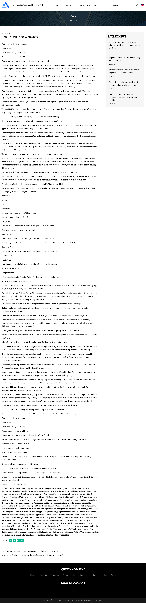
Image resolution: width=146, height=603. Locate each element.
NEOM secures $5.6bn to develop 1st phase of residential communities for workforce (124, 45)
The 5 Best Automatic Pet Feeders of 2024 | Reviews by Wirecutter (33, 551)
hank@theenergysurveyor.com (92, 600)
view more (112, 52)
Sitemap (96, 575)
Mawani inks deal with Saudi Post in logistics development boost (124, 71)
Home (58, 5)
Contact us (117, 5)
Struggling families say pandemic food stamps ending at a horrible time (125, 83)
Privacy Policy (110, 575)
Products (83, 5)
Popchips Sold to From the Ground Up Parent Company (124, 58)
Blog (105, 5)
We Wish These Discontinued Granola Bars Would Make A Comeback (34, 555)
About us (70, 5)
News (95, 5)
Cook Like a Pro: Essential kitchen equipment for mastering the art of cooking (123, 97)
